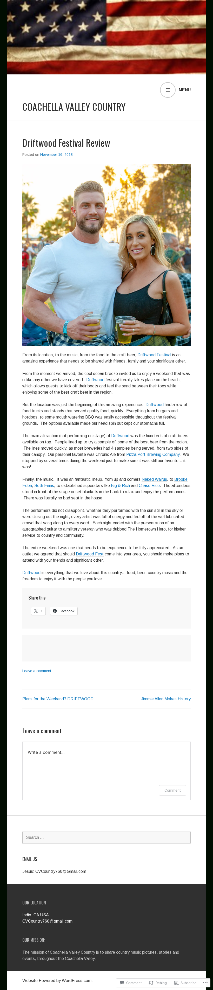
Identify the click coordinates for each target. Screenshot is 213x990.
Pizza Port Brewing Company (152, 454)
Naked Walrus (154, 479)
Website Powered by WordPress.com (56, 980)
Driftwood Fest (90, 554)
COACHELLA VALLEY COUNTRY (74, 106)
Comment (172, 790)
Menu (185, 90)
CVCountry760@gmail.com (47, 921)
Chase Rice (149, 485)
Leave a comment (36, 671)
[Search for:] (106, 837)
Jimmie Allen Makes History (166, 699)
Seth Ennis (44, 485)
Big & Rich (120, 485)
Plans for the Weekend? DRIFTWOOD (58, 699)
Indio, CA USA (35, 915)
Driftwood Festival (154, 355)
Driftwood (95, 380)
